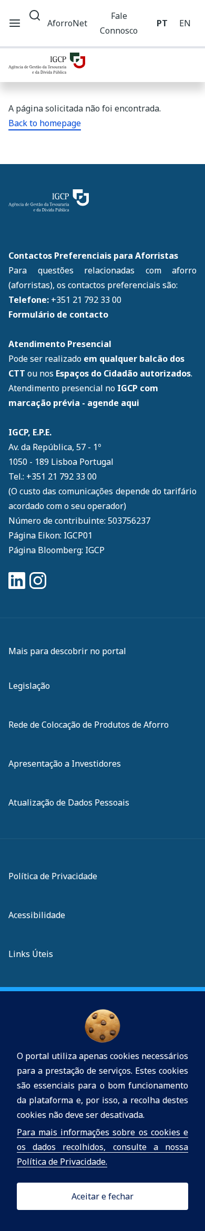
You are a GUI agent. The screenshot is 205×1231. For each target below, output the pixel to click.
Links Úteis (30, 954)
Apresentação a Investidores (64, 763)
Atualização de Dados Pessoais (68, 802)
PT (162, 23)
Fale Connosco (119, 23)
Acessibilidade (36, 915)
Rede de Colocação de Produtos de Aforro (88, 724)
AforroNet (67, 23)
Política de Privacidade (52, 876)
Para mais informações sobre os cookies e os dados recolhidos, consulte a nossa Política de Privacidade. (102, 1146)
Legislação (29, 685)
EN (185, 23)
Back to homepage (44, 123)
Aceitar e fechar (102, 1196)
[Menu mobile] (14, 23)
